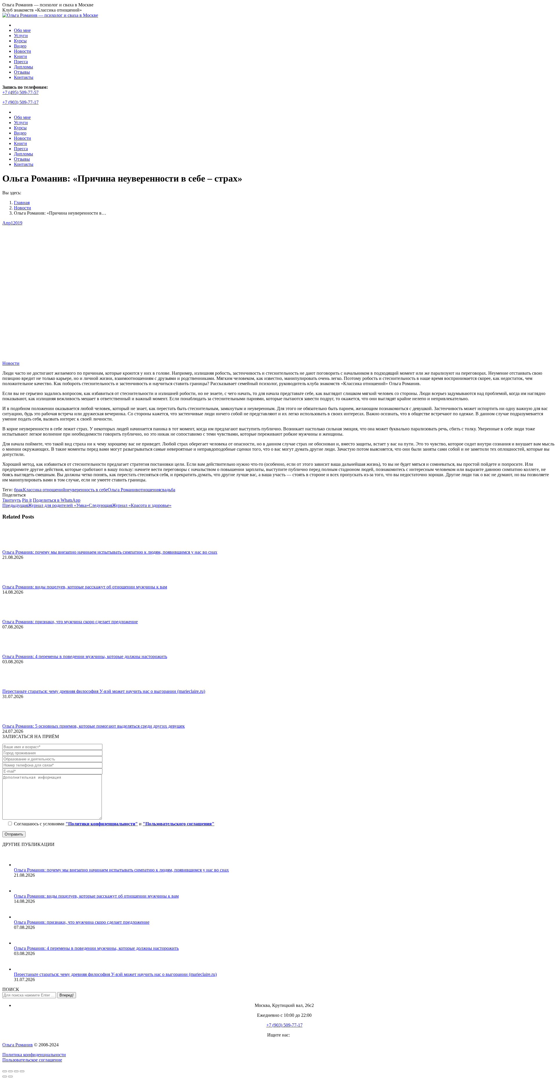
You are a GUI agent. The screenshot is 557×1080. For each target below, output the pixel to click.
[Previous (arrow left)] (4, 1076)
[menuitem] (22, 30)
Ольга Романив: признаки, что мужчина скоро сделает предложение (70, 621)
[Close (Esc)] (4, 1071)
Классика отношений (44, 489)
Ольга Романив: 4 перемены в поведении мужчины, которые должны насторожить (84, 656)
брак (18, 489)
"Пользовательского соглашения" (178, 823)
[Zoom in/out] (22, 1071)
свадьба (167, 489)
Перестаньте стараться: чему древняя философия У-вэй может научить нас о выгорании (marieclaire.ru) (103, 691)
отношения (149, 489)
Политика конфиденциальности (34, 1054)
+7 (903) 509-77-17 (20, 102)
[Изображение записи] (18, 546)
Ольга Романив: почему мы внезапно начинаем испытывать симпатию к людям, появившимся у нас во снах (109, 552)
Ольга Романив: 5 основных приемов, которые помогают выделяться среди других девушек (93, 726)
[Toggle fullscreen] (16, 1071)
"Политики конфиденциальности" (102, 823)
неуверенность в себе (86, 489)
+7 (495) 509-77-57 (20, 92)
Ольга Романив (123, 489)
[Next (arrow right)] (10, 1076)
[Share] (10, 1071)
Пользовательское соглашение (32, 1059)
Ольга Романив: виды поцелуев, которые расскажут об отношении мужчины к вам (84, 586)
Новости (10, 363)
